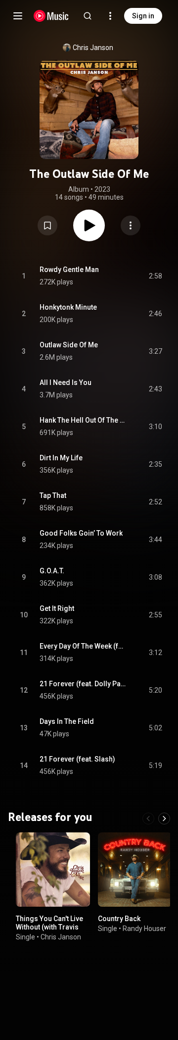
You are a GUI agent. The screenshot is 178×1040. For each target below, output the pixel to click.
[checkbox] (155, 276)
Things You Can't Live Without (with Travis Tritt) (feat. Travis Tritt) (52, 927)
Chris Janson (93, 48)
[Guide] (18, 16)
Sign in (143, 16)
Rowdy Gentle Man (69, 270)
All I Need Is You (65, 382)
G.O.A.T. (52, 571)
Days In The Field (67, 721)
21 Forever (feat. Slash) (77, 759)
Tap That (53, 495)
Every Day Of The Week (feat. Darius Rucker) (83, 646)
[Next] (164, 818)
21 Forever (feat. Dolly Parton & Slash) (83, 684)
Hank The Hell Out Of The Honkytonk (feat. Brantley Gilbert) (83, 420)
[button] (47, 225)
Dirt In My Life (61, 458)
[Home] (51, 16)
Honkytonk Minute (68, 307)
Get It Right (57, 608)
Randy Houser (144, 928)
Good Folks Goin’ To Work (81, 533)
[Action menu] (130, 225)
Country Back (119, 919)
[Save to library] (47, 225)
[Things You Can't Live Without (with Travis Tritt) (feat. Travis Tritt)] (53, 869)
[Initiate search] (87, 16)
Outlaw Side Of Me (69, 345)
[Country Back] (135, 869)
